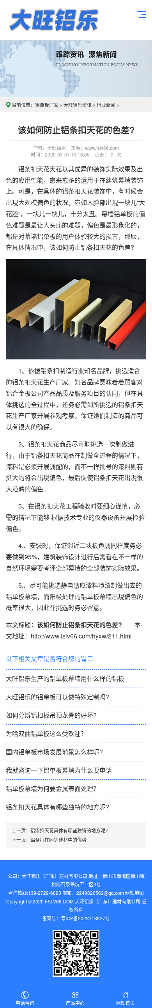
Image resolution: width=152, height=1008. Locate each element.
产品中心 (75, 1002)
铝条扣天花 (27, 381)
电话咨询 (25, 1002)
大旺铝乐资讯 (78, 104)
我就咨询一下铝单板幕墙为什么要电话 (59, 770)
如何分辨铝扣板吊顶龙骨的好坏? (51, 715)
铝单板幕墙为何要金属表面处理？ (52, 788)
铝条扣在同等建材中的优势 (58, 839)
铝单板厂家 (46, 104)
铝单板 (53, 20)
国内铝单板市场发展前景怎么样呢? (54, 751)
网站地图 (134, 892)
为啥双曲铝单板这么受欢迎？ (46, 733)
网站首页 (125, 1002)
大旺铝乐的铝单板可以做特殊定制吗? (57, 696)
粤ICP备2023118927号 (85, 918)
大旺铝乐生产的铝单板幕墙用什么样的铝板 (65, 678)
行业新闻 (106, 104)
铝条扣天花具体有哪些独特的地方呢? (57, 806)
